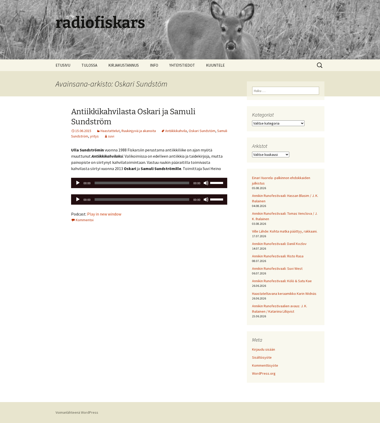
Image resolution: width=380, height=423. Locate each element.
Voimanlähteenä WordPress (77, 412)
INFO (154, 65)
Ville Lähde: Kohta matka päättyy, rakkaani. (284, 231)
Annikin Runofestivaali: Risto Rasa (277, 256)
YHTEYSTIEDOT (182, 65)
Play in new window (104, 214)
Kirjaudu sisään (263, 349)
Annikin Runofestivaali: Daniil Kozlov (279, 243)
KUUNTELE (215, 65)
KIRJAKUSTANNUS (123, 65)
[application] (149, 183)
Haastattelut (110, 130)
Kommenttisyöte (265, 365)
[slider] (217, 182)
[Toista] (77, 183)
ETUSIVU (63, 65)
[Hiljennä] (206, 183)
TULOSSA (89, 65)
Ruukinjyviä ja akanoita (138, 130)
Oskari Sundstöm (202, 130)
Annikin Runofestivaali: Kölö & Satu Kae (282, 281)
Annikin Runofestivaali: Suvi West (277, 268)
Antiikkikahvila (176, 130)
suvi (111, 136)
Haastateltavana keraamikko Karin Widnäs (284, 293)
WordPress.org (264, 373)
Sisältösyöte (262, 357)
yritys (94, 136)
